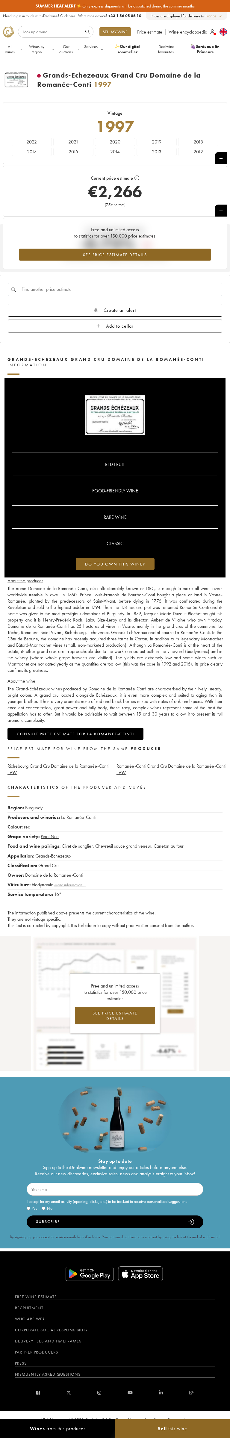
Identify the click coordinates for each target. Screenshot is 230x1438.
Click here (67, 15)
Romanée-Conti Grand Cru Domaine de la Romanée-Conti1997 (171, 769)
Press (21, 1363)
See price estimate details (115, 254)
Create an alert (120, 310)
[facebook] (38, 1392)
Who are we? (30, 1318)
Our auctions (66, 49)
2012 (198, 152)
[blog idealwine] (191, 1392)
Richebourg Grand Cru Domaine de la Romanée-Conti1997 (57, 769)
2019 (156, 142)
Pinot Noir (50, 836)
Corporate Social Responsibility (51, 1330)
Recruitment (29, 1307)
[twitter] (68, 1392)
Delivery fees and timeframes (48, 1341)
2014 (115, 152)
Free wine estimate (36, 1296)
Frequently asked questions (48, 1374)
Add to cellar (120, 326)
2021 (73, 142)
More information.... (70, 884)
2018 (198, 142)
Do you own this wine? (115, 564)
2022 (31, 142)
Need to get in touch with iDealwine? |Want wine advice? (72, 15)
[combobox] (214, 16)
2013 (156, 152)
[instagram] (99, 1392)
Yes (34, 1208)
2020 (115, 142)
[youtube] (130, 1392)
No (49, 1208)
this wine (172, 1428)
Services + (91, 49)
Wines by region (36, 49)
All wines (10, 49)
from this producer (57, 1428)
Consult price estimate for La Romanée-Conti (75, 734)
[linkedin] (161, 1392)
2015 (73, 152)
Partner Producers (36, 1352)
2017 (32, 152)
